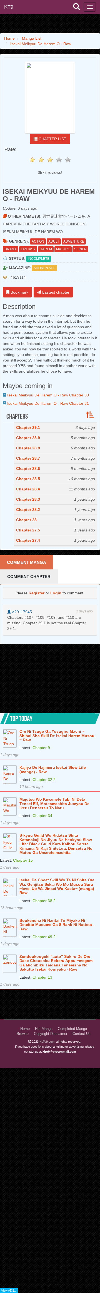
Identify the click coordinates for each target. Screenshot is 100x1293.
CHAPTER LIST (52, 139)
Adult (53, 241)
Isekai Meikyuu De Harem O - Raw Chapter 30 (47, 395)
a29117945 (21, 612)
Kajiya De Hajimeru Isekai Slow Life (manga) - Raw (52, 769)
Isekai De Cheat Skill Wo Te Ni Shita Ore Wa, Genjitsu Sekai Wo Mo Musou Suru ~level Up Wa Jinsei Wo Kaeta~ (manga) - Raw (58, 886)
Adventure (73, 241)
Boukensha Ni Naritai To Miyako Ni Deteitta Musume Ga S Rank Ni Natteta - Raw (56, 924)
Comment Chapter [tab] (29, 576)
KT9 (8, 7)
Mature (63, 249)
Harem (46, 249)
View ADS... (9, 1290)
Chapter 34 (42, 815)
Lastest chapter (55, 292)
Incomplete (38, 259)
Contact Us (81, 1034)
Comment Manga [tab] (26, 562)
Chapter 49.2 (44, 937)
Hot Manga (43, 1029)
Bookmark (18, 292)
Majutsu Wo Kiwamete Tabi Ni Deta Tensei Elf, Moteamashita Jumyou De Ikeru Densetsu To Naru (54, 803)
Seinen (80, 249)
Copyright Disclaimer (50, 1034)
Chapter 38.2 (44, 901)
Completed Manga (72, 1029)
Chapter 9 (41, 747)
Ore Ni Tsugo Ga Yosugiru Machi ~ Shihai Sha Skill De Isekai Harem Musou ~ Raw (56, 735)
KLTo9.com (46, 1041)
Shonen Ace (45, 268)
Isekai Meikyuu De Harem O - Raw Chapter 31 (47, 403)
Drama (10, 249)
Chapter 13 (42, 977)
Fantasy (28, 249)
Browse (23, 1034)
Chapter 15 (23, 860)
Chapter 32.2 (44, 779)
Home (25, 1029)
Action (38, 241)
